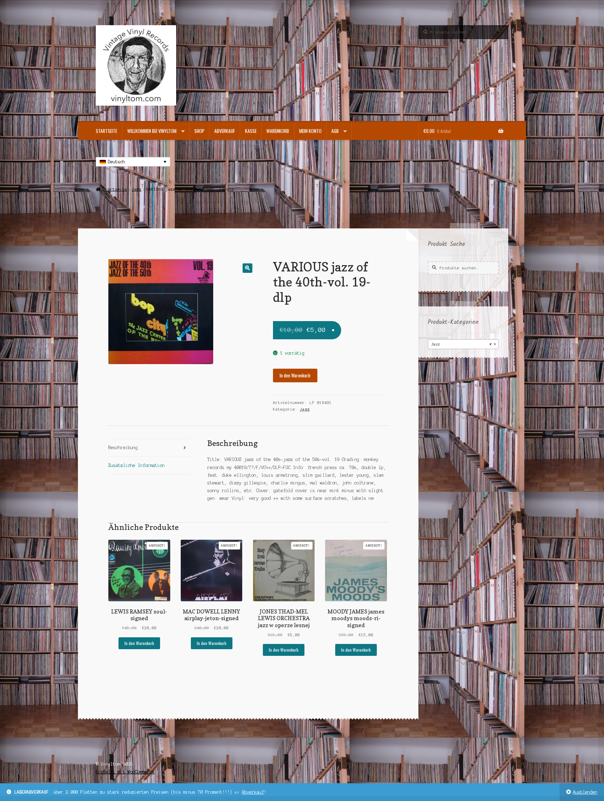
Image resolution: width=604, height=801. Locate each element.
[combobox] (463, 344)
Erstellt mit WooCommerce (125, 772)
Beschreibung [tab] (123, 447)
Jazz (137, 189)
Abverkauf (253, 792)
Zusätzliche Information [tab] (136, 465)
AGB (335, 130)
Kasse (251, 130)
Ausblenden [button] (585, 792)
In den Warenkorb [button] (139, 643)
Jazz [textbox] (461, 344)
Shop (199, 130)
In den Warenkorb (295, 375)
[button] (247, 268)
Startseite (106, 130)
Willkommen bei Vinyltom (152, 130)
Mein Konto (310, 130)
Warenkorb (277, 130)
